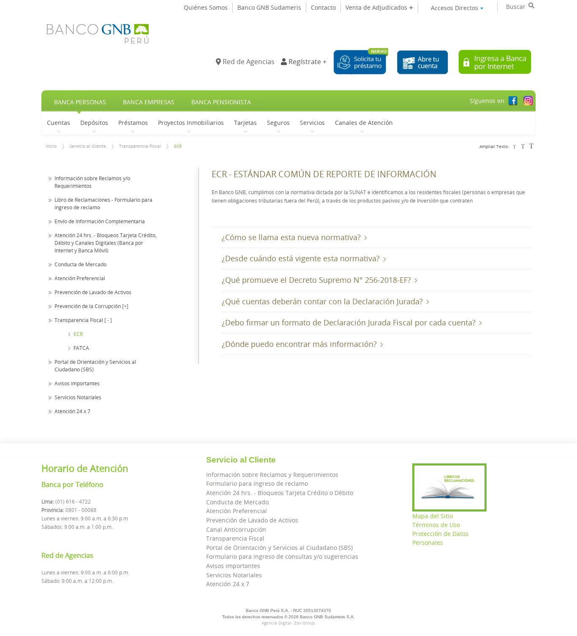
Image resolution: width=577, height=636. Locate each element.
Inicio (51, 146)
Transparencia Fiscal (140, 146)
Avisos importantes (77, 383)
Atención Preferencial (79, 278)
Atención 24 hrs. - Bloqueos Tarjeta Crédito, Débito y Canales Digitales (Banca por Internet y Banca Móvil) (105, 243)
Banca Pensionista (221, 102)
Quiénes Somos (206, 7)
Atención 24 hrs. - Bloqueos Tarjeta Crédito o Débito (279, 493)
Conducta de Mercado (80, 264)
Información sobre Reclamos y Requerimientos (272, 475)
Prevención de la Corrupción (87, 306)
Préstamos (133, 122)
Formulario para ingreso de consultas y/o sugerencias (282, 556)
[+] (125, 306)
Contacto (323, 7)
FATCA (81, 347)
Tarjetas (245, 122)
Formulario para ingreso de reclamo (257, 483)
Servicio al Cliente (88, 146)
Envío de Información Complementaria (99, 221)
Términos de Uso (436, 525)
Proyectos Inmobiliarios (191, 122)
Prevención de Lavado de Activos (92, 292)
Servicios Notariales (77, 397)
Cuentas (58, 122)
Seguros (278, 122)
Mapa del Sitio (432, 516)
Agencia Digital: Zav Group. (288, 623)
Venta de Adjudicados (377, 7)
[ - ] (108, 320)
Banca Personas (80, 102)
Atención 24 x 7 (72, 411)
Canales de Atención (364, 122)
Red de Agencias (248, 61)
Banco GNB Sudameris (269, 7)
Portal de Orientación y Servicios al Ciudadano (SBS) (279, 548)
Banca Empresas (148, 102)
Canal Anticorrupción (236, 529)
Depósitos (94, 122)
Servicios (312, 122)
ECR (178, 146)
